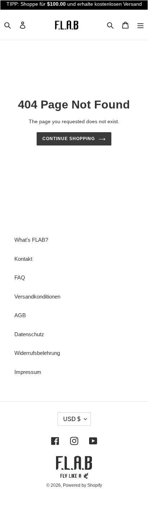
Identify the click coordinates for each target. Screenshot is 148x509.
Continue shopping (68, 138)
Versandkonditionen (37, 296)
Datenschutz (29, 334)
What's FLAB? (31, 240)
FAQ (19, 277)
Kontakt (23, 259)
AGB (20, 315)
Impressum (27, 372)
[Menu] (140, 25)
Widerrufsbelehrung (37, 353)
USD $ (71, 419)
